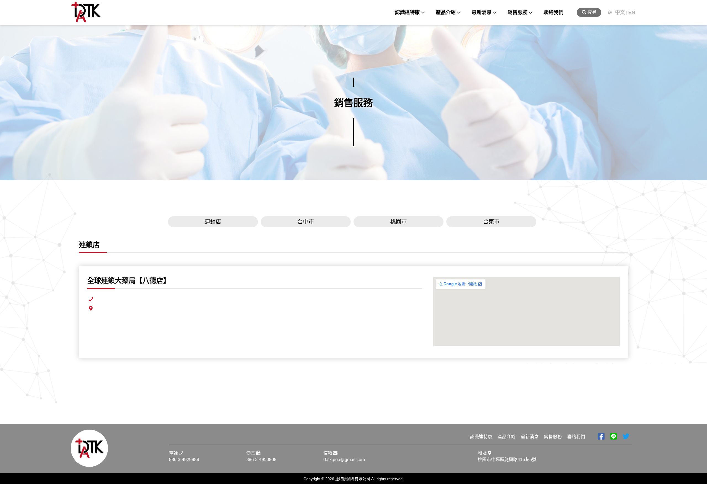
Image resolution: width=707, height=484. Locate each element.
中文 (620, 12)
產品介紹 (446, 12)
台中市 (305, 222)
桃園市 (398, 222)
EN (631, 12)
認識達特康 (407, 12)
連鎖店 (213, 222)
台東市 (491, 222)
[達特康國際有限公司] (86, 12)
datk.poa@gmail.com (344, 459)
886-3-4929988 (184, 459)
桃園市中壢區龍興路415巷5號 (507, 459)
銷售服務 (517, 12)
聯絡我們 (553, 12)
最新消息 (482, 12)
